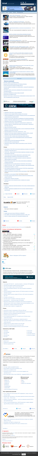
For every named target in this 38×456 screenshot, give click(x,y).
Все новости (6, 144)
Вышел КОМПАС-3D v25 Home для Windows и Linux (13, 368)
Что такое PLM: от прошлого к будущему (11, 178)
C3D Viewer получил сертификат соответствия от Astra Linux (14, 298)
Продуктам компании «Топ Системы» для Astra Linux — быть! (15, 131)
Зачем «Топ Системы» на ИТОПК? (10, 127)
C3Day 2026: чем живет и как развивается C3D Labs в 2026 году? (15, 310)
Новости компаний (9, 81)
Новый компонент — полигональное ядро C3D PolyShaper (14, 300)
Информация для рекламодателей (7, 440)
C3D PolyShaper (6, 332)
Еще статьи (19, 78)
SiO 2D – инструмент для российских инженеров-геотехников (20, 34)
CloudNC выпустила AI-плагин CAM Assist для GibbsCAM (14, 213)
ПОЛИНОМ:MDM (7, 386)
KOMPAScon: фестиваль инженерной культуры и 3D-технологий (13, 227)
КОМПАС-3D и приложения (26, 383)
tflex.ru (5, 197)
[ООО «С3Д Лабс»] (19, 277)
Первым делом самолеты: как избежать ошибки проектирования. (15, 171)
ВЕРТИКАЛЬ (6, 384)
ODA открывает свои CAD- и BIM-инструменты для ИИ (18, 46)
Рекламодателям (20, 12)
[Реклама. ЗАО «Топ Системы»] (19, 105)
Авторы (10, 12)
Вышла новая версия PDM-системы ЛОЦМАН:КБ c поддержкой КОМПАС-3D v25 (18, 374)
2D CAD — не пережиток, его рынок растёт (16, 21)
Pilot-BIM (22, 381)
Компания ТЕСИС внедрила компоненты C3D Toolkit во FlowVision (15, 84)
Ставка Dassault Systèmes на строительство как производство (20, 27)
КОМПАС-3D (6, 380)
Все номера (4, 259)
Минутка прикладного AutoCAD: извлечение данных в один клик (14, 248)
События (14, 12)
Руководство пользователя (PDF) (9, 342)
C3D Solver (6, 336)
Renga (22, 380)
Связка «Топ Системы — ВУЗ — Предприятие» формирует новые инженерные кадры (19, 165)
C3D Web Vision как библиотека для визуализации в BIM (14, 325)
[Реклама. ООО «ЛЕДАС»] (19, 8)
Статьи (7, 12)
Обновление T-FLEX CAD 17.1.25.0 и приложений (13, 112)
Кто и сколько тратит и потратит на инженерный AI (18, 59)
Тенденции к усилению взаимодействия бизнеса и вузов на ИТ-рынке (16, 326)
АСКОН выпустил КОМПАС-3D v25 (10, 94)
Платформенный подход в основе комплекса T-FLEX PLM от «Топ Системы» (17, 163)
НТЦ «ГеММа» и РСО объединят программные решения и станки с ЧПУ (17, 214)
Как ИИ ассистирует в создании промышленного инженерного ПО (14, 249)
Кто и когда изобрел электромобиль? (9, 238)
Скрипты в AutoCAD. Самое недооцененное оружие (12, 237)
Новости (3, 12)
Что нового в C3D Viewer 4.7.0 (9, 297)
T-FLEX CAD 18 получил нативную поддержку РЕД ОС (13, 85)
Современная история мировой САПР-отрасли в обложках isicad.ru (15, 423)
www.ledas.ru (5, 428)
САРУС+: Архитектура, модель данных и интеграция (12, 234)
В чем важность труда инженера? (10, 174)
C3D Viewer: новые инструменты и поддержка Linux (13, 306)
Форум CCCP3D (10, 197)
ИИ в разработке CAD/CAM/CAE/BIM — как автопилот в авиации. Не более (16, 245)
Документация (6, 340)
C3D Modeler (6, 330)
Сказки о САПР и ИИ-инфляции (14, 15)
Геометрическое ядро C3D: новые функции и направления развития (15, 319)
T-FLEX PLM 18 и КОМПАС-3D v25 (15, 40)
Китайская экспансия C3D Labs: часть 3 (11, 314)
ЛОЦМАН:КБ (6, 383)
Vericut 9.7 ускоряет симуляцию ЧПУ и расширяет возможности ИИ (16, 216)
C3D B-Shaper (29, 332)
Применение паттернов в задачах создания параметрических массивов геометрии (18, 311)
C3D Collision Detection (31, 333)
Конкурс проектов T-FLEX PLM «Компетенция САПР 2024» (14, 140)
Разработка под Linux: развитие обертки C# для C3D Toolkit (14, 323)
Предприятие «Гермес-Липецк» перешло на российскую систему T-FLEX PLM (18, 143)
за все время (9, 232)
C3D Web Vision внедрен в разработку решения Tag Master (14, 285)
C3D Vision (5, 333)
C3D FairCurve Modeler (31, 335)
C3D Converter (29, 330)
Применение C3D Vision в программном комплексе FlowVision (14, 313)
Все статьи (6, 181)
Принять (23, 454)
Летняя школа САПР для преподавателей (11, 141)
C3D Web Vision (6, 335)
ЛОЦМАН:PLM (6, 381)
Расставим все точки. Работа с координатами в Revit (12, 235)
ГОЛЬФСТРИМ (6, 387)
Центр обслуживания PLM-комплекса (10, 389)
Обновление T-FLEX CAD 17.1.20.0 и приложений (13, 121)
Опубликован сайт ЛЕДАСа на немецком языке (12, 422)
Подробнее (4, 439)
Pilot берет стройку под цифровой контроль (11, 82)
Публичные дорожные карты (9, 343)
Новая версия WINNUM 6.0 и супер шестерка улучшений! (14, 92)
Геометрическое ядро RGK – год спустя (11, 166)
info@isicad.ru (13, 435)
